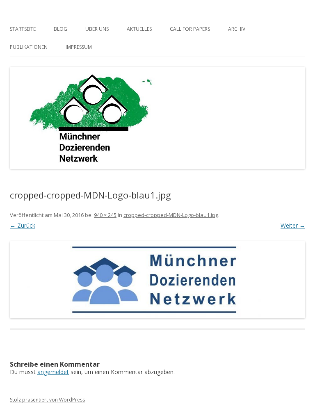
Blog (60, 28)
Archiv (236, 28)
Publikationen (29, 46)
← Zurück (22, 225)
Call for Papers (190, 28)
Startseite (23, 28)
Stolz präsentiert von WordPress (47, 399)
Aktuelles (139, 28)
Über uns (97, 28)
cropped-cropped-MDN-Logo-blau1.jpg (170, 215)
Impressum (79, 46)
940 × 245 (105, 215)
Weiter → (293, 225)
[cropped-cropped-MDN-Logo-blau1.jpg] (157, 279)
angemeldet (53, 372)
